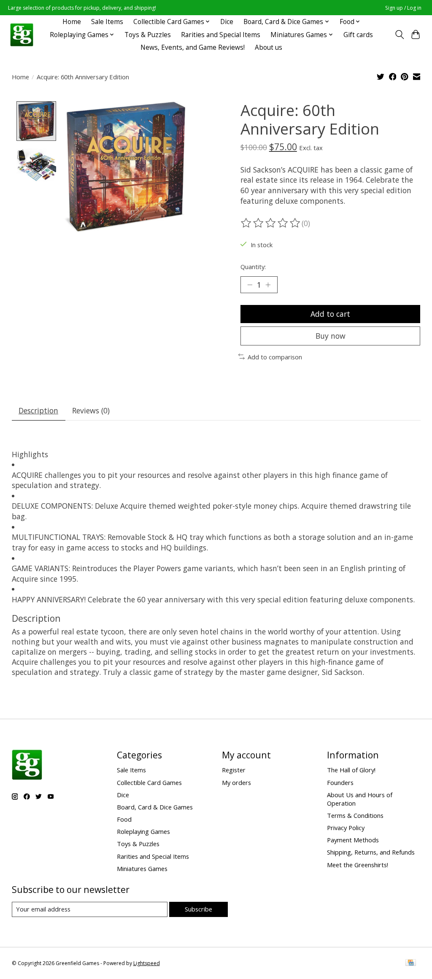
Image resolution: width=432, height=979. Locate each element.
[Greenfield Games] (21, 34)
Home (71, 21)
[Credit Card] (410, 963)
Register (234, 770)
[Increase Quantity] (268, 285)
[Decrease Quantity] (250, 285)
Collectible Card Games (149, 782)
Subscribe (198, 909)
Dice (226, 21)
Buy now (331, 336)
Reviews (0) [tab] (91, 410)
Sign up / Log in (403, 7)
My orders (236, 782)
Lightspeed (146, 963)
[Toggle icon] (399, 34)
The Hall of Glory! (351, 770)
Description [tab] (38, 410)
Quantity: (253, 266)
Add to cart (330, 314)
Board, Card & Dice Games (155, 807)
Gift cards (358, 34)
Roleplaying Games (143, 831)
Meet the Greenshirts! (357, 864)
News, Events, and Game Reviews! (192, 47)
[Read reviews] (271, 223)
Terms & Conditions (355, 815)
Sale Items (107, 21)
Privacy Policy (345, 827)
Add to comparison (275, 357)
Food (124, 819)
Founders (340, 782)
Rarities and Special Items (220, 34)
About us (268, 47)
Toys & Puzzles (147, 34)
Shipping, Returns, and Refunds (371, 852)
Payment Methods (353, 840)
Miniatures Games (142, 868)
